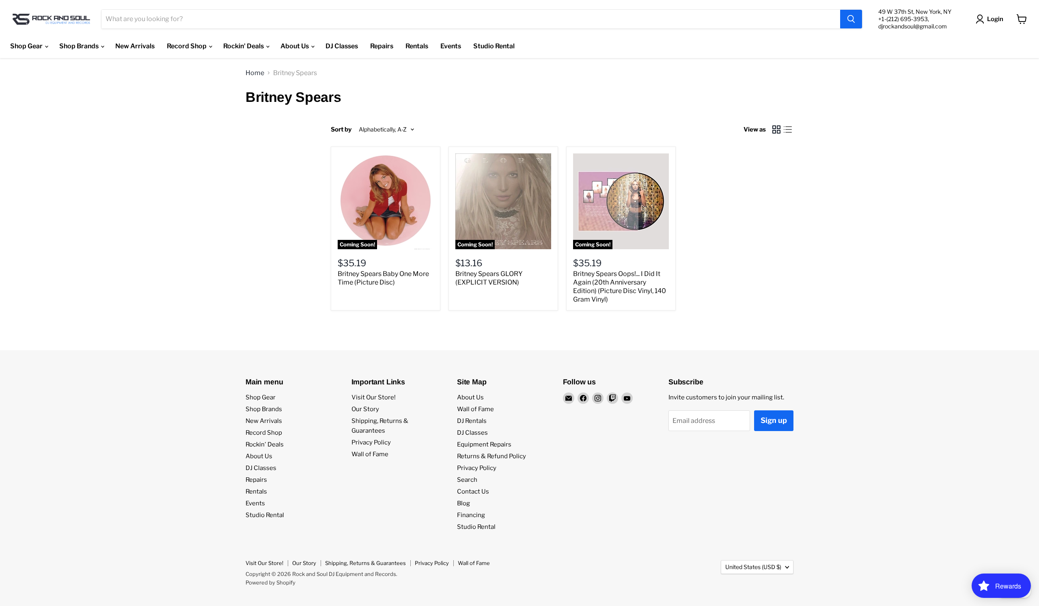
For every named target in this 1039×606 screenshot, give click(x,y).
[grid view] (776, 129)
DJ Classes (341, 46)
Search (467, 479)
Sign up (774, 420)
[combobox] (470, 19)
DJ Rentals (472, 421)
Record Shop (187, 46)
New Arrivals (135, 46)
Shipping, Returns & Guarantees (365, 563)
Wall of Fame (369, 454)
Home (255, 73)
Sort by (341, 129)
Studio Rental (494, 46)
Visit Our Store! (373, 397)
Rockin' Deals (244, 46)
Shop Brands (79, 46)
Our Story (365, 409)
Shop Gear (27, 46)
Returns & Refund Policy (491, 456)
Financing (471, 515)
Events (450, 46)
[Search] (851, 19)
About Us (295, 46)
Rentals (416, 46)
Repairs (381, 46)
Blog (463, 503)
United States (753, 566)
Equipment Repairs (484, 444)
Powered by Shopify (270, 582)
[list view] (787, 129)
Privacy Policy (371, 442)
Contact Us (473, 491)
